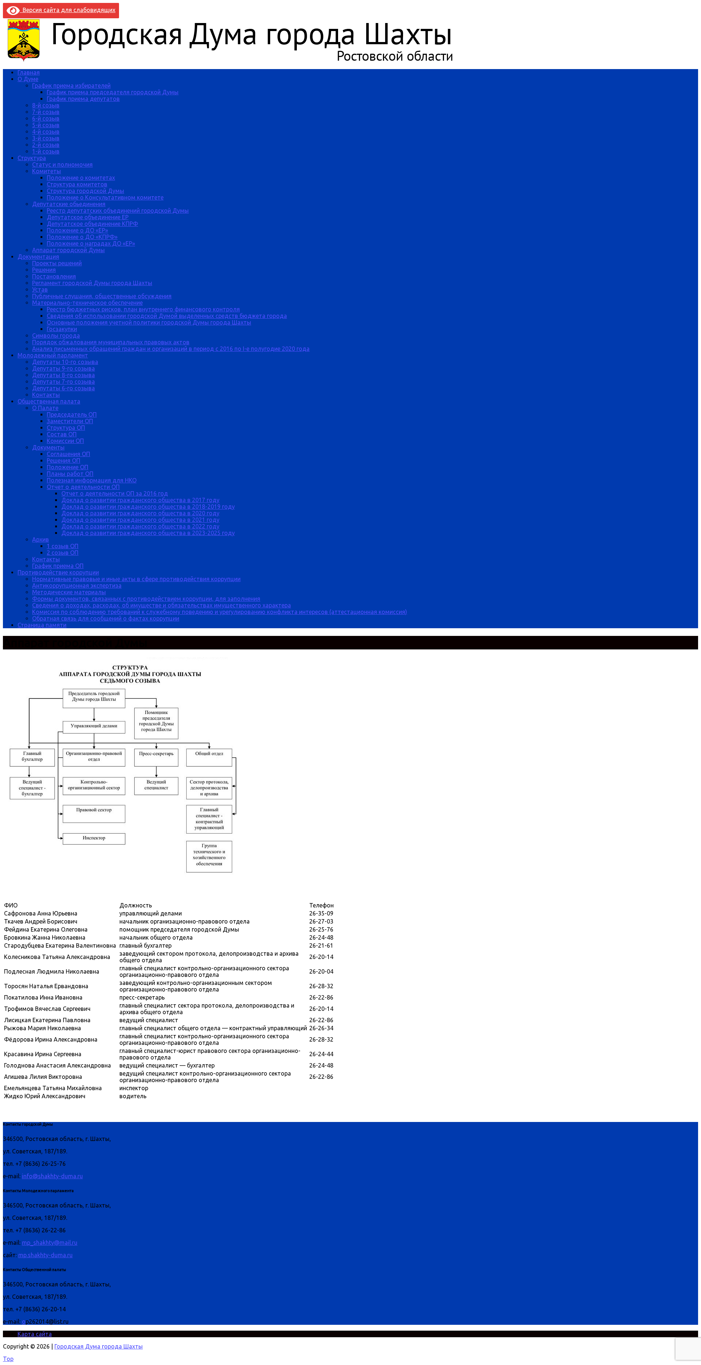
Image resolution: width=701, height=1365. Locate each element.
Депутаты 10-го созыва (65, 362)
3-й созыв (46, 138)
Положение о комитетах (81, 177)
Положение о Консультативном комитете (105, 197)
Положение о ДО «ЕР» (77, 230)
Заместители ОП (70, 421)
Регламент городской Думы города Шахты (92, 283)
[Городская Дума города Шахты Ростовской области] (236, 60)
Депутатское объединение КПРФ (92, 223)
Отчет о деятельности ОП (83, 487)
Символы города (56, 335)
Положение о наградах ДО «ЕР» (91, 243)
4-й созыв (46, 131)
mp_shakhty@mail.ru (49, 1242)
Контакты (46, 394)
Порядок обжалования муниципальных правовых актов (110, 342)
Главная (29, 72)
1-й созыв (46, 151)
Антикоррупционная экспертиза (77, 585)
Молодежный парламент (53, 355)
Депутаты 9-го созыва (63, 368)
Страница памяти (42, 625)
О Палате (45, 408)
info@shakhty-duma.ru (52, 1176)
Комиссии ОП (65, 440)
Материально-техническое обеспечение (87, 302)
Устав (40, 289)
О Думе (28, 79)
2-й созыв (46, 144)
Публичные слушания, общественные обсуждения (102, 296)
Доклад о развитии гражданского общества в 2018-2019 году (148, 506)
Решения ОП (63, 460)
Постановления (54, 276)
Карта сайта (35, 1334)
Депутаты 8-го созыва (63, 375)
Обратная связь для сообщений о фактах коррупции (105, 618)
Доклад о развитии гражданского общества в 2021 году (140, 519)
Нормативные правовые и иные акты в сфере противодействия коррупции (136, 579)
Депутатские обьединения (69, 204)
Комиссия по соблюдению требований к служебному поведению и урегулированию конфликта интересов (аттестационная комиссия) (219, 611)
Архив (40, 539)
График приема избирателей (71, 85)
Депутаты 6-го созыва (63, 388)
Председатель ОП (72, 414)
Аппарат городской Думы (68, 250)
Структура (32, 158)
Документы (48, 447)
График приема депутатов (83, 98)
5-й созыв (46, 125)
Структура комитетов (77, 184)
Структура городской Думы (85, 190)
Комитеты (46, 171)
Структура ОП (66, 427)
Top (8, 1358)
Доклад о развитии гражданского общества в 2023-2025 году (148, 533)
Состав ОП (62, 434)
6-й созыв (46, 118)
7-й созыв (46, 112)
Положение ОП (67, 467)
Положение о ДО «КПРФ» (82, 237)
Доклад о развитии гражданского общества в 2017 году (140, 500)
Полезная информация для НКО (92, 480)
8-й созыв (46, 105)
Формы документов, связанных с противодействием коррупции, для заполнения (146, 598)
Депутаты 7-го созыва (63, 381)
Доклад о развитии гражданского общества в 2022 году (140, 526)
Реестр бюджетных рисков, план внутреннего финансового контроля (143, 309)
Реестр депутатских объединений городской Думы (118, 210)
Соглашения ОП (68, 454)
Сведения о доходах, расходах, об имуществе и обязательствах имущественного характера (161, 605)
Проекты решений (57, 263)
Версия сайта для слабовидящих (67, 10)
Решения (44, 269)
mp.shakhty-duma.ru (45, 1255)
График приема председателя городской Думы (113, 92)
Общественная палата (49, 401)
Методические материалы (69, 592)
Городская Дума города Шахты (98, 1346)
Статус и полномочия (62, 164)
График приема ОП (58, 565)
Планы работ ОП (70, 473)
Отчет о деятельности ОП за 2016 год (114, 493)
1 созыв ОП (62, 546)
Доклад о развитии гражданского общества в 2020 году (140, 513)
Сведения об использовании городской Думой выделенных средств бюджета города (167, 315)
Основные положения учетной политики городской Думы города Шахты (149, 322)
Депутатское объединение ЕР (88, 217)
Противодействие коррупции (58, 572)
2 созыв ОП (62, 552)
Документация (38, 256)
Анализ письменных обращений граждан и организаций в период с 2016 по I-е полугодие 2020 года (171, 348)
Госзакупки (62, 329)
